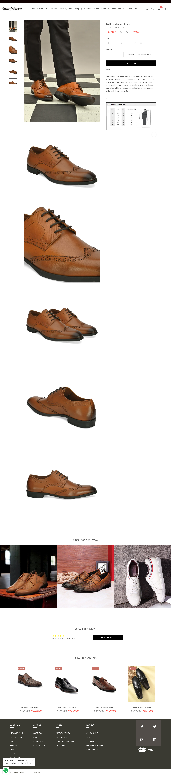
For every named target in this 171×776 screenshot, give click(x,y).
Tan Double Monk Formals (30, 707)
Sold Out (131, 63)
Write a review (107, 637)
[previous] (8, 686)
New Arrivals (37, 8)
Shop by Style (66, 8)
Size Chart (131, 54)
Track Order (133, 8)
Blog (35, 737)
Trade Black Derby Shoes (67, 707)
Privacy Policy (63, 733)
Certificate (39, 741)
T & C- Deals (61, 745)
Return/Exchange (94, 745)
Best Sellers (51, 8)
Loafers (14, 754)
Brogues (14, 745)
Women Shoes (118, 8)
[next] (163, 686)
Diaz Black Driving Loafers (141, 707)
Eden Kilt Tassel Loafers (104, 707)
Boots (13, 741)
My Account (92, 733)
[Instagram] (142, 739)
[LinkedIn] (154, 739)
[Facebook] (112, 69)
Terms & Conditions (65, 741)
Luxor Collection (101, 8)
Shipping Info (62, 737)
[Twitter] (115, 69)
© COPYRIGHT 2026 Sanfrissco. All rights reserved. (29, 773)
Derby (13, 749)
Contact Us (39, 745)
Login (88, 737)
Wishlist (90, 741)
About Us (37, 733)
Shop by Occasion (83, 8)
